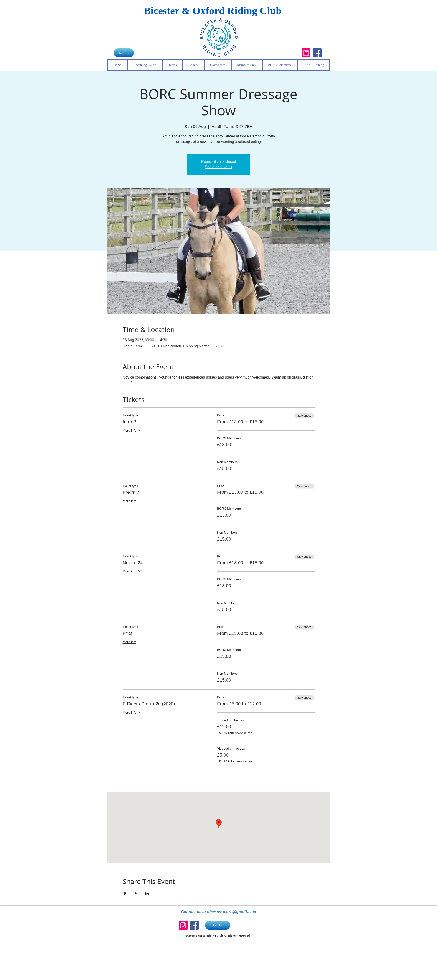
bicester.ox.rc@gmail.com (231, 911)
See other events (218, 167)
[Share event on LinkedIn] (147, 893)
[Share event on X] (136, 893)
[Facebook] (317, 52)
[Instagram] (306, 52)
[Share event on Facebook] (125, 893)
